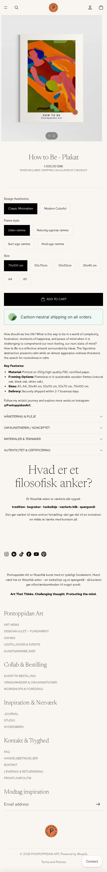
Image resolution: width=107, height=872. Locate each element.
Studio (9, 720)
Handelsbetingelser (21, 758)
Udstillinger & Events (22, 645)
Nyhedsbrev (14, 727)
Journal (11, 714)
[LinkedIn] (13, 554)
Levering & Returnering (23, 772)
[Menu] (5, 7)
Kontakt (10, 765)
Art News (11, 625)
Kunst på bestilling (20, 676)
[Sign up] (98, 804)
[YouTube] (36, 554)
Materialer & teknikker (22, 439)
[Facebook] (28, 554)
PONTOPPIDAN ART (45, 854)
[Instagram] (6, 554)
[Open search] (16, 7)
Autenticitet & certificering (27, 450)
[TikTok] (21, 554)
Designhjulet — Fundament (26, 631)
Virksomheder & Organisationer (30, 682)
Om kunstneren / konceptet (27, 428)
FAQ (7, 752)
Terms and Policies (53, 862)
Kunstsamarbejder (19, 651)
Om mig (9, 638)
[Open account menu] (90, 7)
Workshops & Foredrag (23, 689)
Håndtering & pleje (20, 417)
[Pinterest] (43, 554)
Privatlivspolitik (17, 778)
